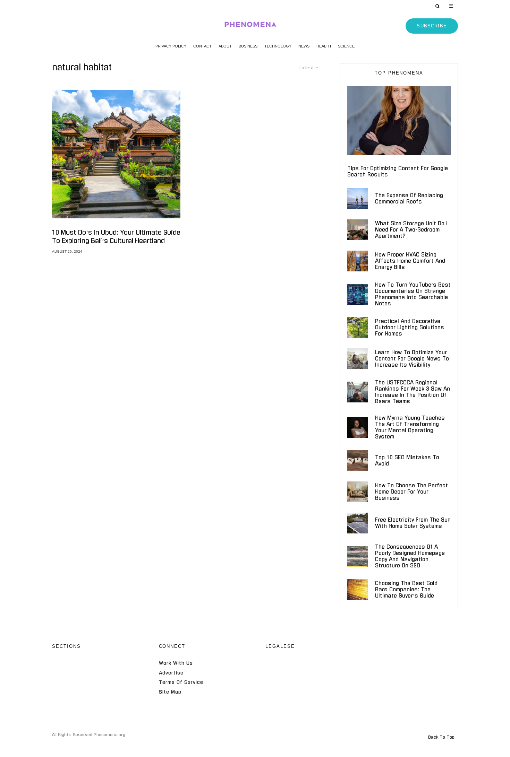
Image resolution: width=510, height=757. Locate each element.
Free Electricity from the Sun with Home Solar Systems (413, 523)
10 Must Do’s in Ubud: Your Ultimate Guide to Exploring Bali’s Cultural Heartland (116, 236)
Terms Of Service (181, 682)
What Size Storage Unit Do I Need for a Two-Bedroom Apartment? (411, 229)
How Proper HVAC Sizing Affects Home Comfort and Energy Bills (410, 261)
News (303, 46)
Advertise (171, 673)
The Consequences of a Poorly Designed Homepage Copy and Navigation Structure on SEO (410, 556)
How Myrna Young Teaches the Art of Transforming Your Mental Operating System (410, 427)
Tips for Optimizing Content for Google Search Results (397, 171)
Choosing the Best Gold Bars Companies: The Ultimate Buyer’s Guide (406, 589)
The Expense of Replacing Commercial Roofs (409, 198)
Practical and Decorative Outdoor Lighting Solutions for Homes (409, 327)
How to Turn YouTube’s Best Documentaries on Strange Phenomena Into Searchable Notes (413, 294)
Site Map (170, 692)
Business (248, 46)
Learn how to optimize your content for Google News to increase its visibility (412, 358)
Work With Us (176, 663)
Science (346, 46)
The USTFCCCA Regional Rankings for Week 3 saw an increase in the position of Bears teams (412, 392)
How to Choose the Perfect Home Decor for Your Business (411, 492)
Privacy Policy (170, 46)
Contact (202, 46)
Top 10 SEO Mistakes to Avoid (407, 460)
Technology (277, 46)
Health (323, 46)
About (225, 46)
